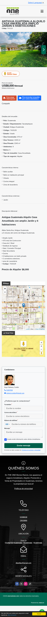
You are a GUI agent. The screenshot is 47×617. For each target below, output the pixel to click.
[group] (23, 49)
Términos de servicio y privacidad (31, 450)
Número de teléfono (11, 420)
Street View (12, 73)
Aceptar (39, 614)
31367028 (9, 390)
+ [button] (5, 288)
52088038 (23, 517)
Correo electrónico (10, 412)
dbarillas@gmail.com (23, 563)
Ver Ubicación (20, 348)
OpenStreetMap (40, 329)
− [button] (5, 292)
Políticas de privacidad (23, 489)
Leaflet (28, 329)
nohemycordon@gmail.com (15, 393)
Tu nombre (8, 404)
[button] (1, 64)
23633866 (23, 520)
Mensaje (7, 428)
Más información (12, 615)
